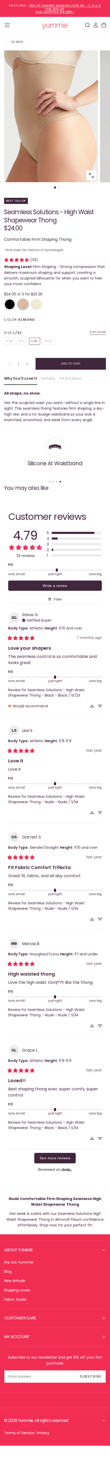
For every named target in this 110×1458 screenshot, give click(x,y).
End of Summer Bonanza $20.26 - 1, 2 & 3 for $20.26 (65, 7)
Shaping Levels (17, 1290)
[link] (21, 260)
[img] (36, 619)
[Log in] (96, 25)
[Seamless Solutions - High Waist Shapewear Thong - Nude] (36, 304)
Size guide (98, 332)
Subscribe (91, 1376)
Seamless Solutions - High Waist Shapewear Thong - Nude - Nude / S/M (46, 799)
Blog (8, 1271)
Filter (58, 599)
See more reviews (55, 1158)
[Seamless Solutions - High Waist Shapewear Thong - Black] (10, 304)
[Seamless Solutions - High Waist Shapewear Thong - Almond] (23, 304)
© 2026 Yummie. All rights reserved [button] (36, 1420)
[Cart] (104, 25)
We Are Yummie (18, 1262)
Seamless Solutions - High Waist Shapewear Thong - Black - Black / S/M (46, 1125)
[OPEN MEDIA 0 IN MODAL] (91, 175)
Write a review (55, 586)
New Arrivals (14, 1280)
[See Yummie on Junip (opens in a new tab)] (67, 1169)
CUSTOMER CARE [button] (20, 1318)
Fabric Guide (15, 1299)
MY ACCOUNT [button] (17, 1337)
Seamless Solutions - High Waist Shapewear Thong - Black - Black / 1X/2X (46, 692)
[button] (7, 25)
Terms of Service (19, 1432)
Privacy (43, 1432)
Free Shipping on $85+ (55, 12)
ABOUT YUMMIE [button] (18, 1250)
